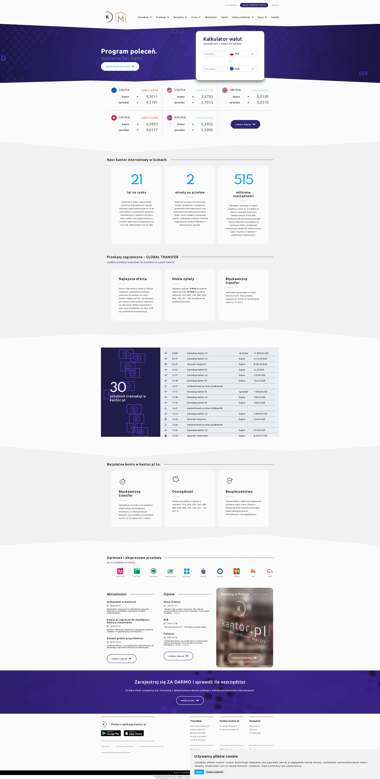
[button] (230, 61)
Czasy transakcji (198, 740)
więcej (177, 613)
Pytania (253, 730)
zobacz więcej (119, 659)
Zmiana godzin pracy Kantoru (125, 638)
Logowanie (231, 5)
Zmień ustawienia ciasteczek (151, 746)
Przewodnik (255, 733)
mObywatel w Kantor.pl (121, 602)
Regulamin (105, 746)
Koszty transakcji (198, 736)
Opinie (224, 17)
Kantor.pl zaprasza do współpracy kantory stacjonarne (128, 621)
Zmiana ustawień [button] (214, 772)
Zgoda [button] (199, 772)
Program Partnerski (229, 730)
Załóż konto (188, 700)
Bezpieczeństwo (198, 733)
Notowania (254, 726)
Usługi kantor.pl (197, 730)
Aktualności (211, 17)
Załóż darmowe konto (254, 5)
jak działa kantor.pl (199, 726)
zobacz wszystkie (242, 658)
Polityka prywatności (124, 746)
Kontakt (275, 17)
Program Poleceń (228, 726)
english (275, 5)
